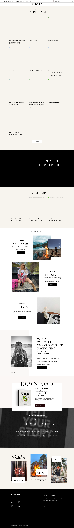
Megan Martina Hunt (53, 40)
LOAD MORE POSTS (37, 141)
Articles (50, 38)
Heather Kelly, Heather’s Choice (55, 102)
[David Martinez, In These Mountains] (17, 121)
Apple (37, 480)
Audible (43, 480)
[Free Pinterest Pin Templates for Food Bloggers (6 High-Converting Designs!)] (17, 27)
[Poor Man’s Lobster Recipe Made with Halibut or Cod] (55, 207)
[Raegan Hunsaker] (37, 27)
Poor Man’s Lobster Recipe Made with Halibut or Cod (55, 220)
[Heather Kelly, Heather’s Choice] (56, 89)
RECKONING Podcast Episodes (35, 38)
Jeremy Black (12, 70)
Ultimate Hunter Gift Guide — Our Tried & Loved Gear (16, 220)
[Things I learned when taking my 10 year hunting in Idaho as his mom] (37, 207)
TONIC (28, 525)
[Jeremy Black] (17, 57)
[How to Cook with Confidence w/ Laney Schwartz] (17, 89)
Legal (23, 525)
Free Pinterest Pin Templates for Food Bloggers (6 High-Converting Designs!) (17, 42)
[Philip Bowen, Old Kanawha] (37, 57)
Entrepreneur (12, 38)
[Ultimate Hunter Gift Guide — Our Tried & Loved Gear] (18, 207)
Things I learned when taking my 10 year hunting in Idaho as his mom (35, 220)
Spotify (40, 480)
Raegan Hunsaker (33, 40)
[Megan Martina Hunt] (56, 27)
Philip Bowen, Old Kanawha (35, 70)
